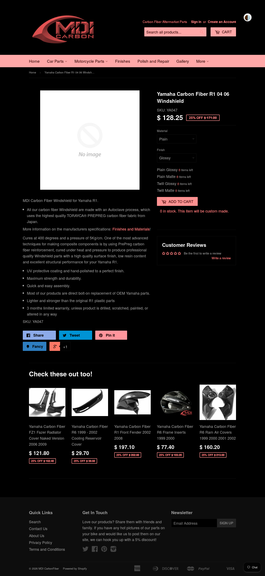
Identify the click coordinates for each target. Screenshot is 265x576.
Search (35, 521)
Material (162, 131)
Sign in (196, 21)
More (201, 61)
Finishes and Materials (131, 229)
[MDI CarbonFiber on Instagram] (113, 549)
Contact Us (38, 528)
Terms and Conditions (47, 549)
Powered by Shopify (75, 568)
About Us (36, 535)
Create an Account (222, 21)
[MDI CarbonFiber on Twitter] (85, 549)
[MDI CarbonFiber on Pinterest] (104, 549)
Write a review (221, 258)
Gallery (182, 61)
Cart (226, 31)
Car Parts (56, 61)
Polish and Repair (153, 61)
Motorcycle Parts (90, 61)
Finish (161, 150)
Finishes (122, 61)
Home (34, 61)
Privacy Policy (40, 542)
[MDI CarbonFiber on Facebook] (95, 549)
